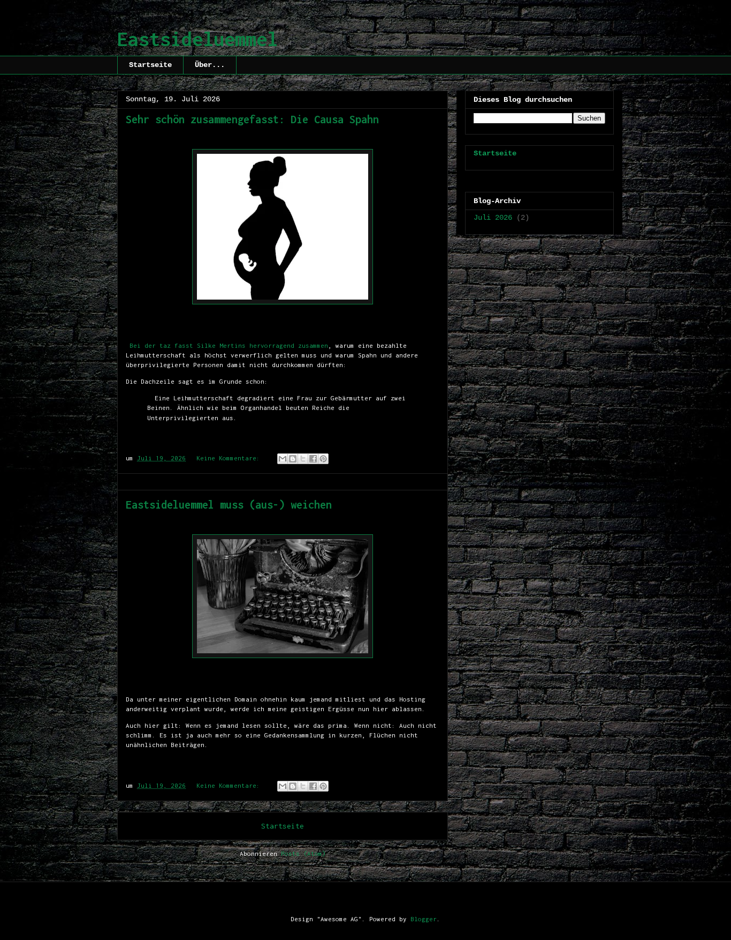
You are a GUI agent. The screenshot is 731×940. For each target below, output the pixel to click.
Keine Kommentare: (230, 457)
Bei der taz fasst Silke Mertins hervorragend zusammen (227, 345)
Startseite (150, 65)
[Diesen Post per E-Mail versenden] (282, 458)
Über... (210, 65)
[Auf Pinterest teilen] (323, 458)
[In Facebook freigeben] (313, 458)
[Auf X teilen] (303, 458)
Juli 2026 (493, 217)
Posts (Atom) (303, 853)
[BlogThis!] (292, 458)
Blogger (423, 918)
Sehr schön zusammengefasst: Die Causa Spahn (252, 119)
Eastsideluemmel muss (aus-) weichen (229, 504)
